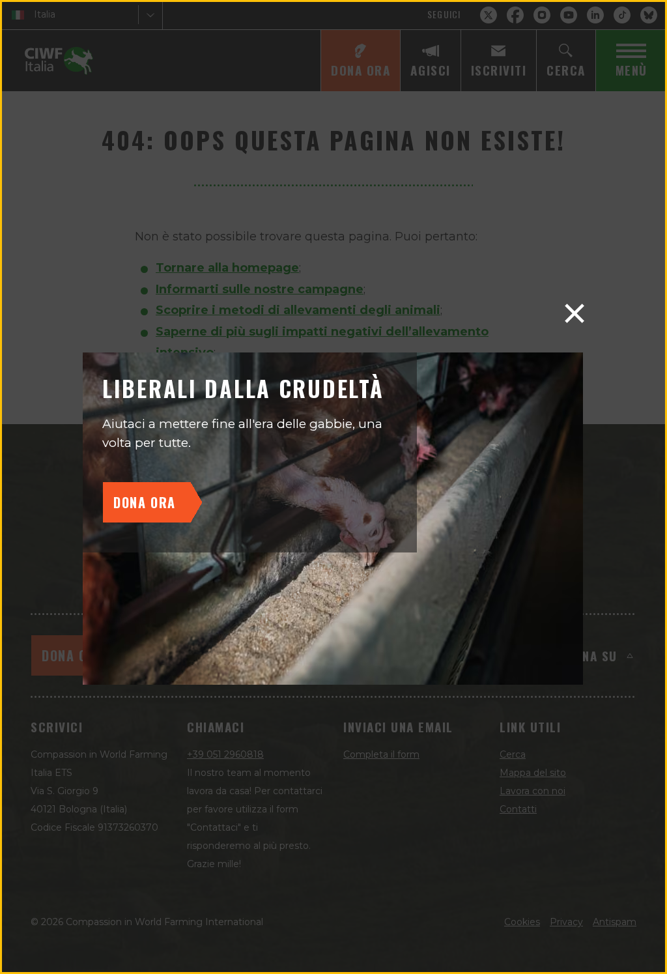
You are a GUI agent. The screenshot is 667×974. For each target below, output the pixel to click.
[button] (574, 313)
